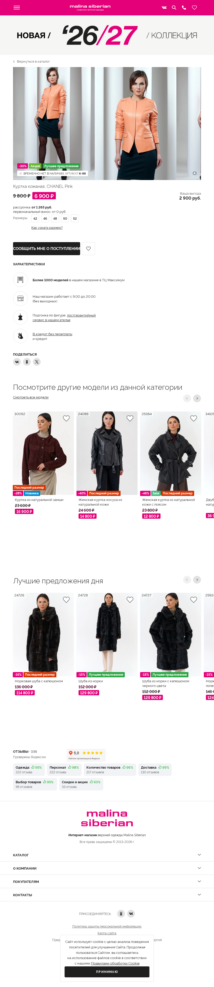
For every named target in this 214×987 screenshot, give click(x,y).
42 (35, 218)
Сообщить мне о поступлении (46, 248)
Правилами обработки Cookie (115, 963)
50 (65, 218)
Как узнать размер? (47, 227)
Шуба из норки (91, 680)
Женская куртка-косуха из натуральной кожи (100, 501)
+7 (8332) (184, 7)
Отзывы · (25, 751)
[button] (187, 398)
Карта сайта (107, 933)
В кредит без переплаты (52, 333)
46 (45, 218)
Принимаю (107, 972)
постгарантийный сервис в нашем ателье (64, 317)
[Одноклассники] (27, 362)
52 (75, 218)
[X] (37, 362)
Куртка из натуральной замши (39, 499)
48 (55, 218)
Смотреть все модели (31, 397)
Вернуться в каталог (33, 61)
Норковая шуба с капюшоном (39, 680)
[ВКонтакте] (17, 362)
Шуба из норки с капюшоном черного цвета (165, 683)
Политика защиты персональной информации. (107, 926)
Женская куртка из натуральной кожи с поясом (168, 501)
